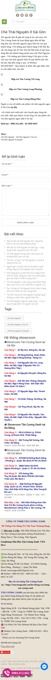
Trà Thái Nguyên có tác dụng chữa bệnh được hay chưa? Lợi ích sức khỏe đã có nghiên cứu (26, 283)
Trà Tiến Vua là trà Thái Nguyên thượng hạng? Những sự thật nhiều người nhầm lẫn (26, 296)
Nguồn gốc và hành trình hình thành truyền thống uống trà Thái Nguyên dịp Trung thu (25, 268)
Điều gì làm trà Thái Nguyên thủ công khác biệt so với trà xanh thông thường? (25, 242)
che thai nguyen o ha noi (26, 137)
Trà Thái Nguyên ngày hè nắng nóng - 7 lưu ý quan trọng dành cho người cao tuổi (26, 302)
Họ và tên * (7, 164)
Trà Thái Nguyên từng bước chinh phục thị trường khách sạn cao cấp (25, 255)
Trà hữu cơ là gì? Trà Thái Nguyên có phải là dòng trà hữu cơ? (25, 261)
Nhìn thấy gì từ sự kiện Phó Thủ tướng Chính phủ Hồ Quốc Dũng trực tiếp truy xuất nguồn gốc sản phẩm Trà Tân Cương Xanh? (26, 276)
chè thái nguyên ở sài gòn (12, 139)
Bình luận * (7, 185)
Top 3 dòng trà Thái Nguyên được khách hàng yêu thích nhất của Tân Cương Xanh (26, 289)
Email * (5, 174)
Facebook (7, 646)
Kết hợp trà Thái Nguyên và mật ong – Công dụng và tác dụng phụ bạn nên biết (25, 248)
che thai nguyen (7, 137)
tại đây (14, 107)
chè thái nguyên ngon (40, 104)
